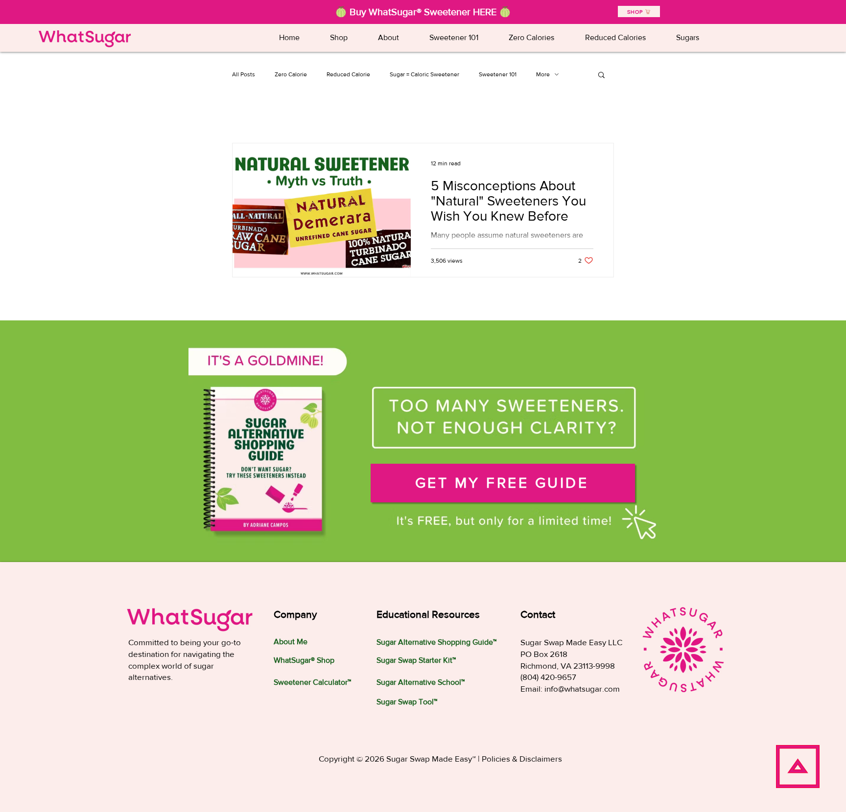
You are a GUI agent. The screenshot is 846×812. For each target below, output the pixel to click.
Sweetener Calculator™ (312, 682)
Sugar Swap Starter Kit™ (416, 660)
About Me (290, 641)
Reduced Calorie (348, 74)
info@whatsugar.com (582, 688)
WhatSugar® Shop (304, 660)
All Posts (243, 74)
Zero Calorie (291, 74)
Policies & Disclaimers (522, 758)
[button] (454, 37)
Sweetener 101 (498, 74)
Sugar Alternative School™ (420, 682)
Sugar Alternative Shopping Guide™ (436, 642)
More (543, 74)
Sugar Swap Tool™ (406, 702)
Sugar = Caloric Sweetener (424, 74)
